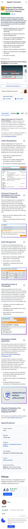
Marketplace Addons (15, 444)
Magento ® (6, 444)
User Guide (20, 98)
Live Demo (8, 98)
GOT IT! (11, 526)
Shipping (5, 446)
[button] (2, 2)
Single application (8, 460)
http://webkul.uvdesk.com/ (14, 417)
